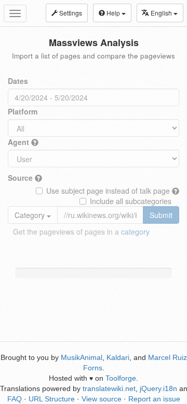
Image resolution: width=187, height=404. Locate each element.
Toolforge (120, 378)
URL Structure (52, 399)
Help (113, 12)
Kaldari (117, 357)
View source (102, 399)
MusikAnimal (81, 357)
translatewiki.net (109, 388)
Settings (70, 12)
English (162, 12)
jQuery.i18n (158, 388)
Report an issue (154, 399)
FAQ (14, 399)
